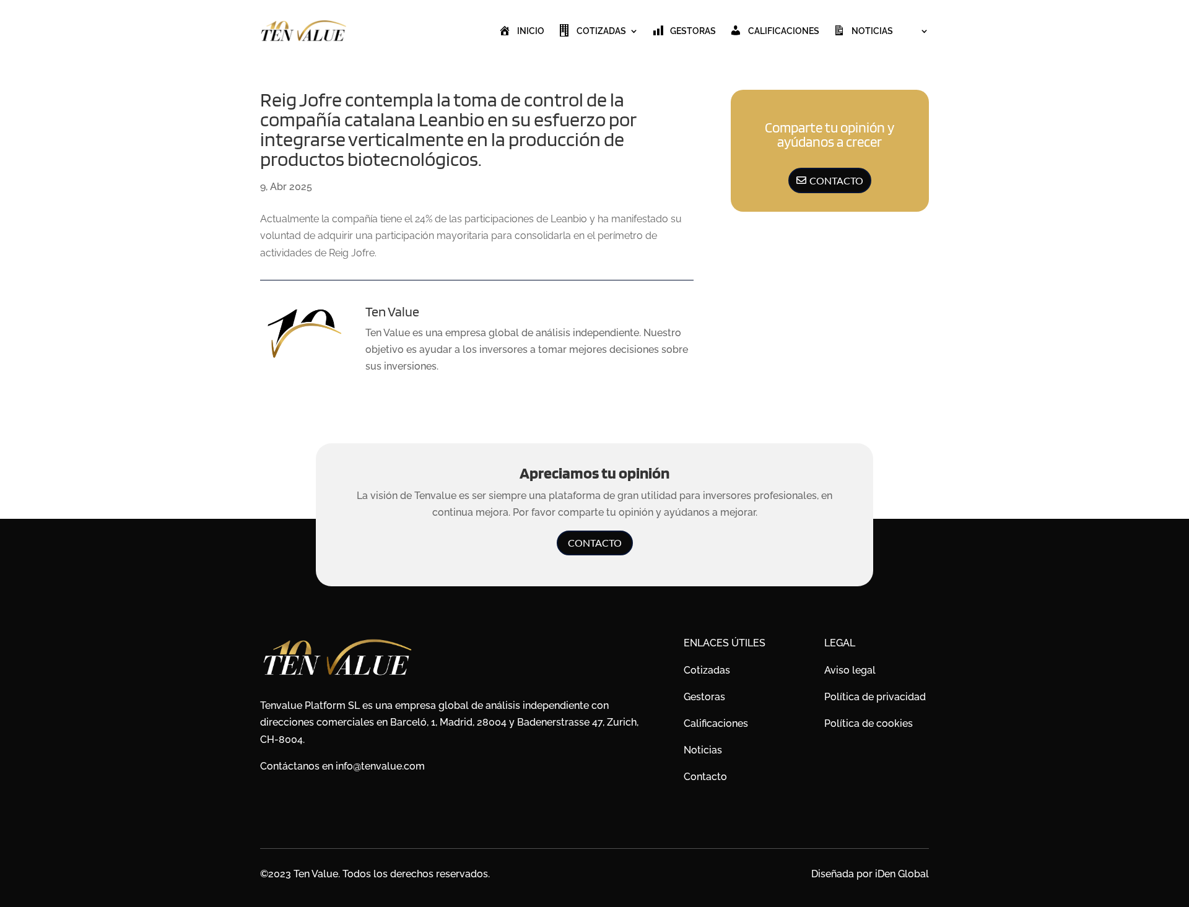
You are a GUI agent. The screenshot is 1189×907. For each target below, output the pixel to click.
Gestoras (693, 31)
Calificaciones (783, 31)
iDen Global (902, 874)
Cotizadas (601, 31)
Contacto (836, 180)
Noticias (872, 31)
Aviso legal (850, 670)
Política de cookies (868, 723)
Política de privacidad (875, 697)
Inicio (530, 31)
